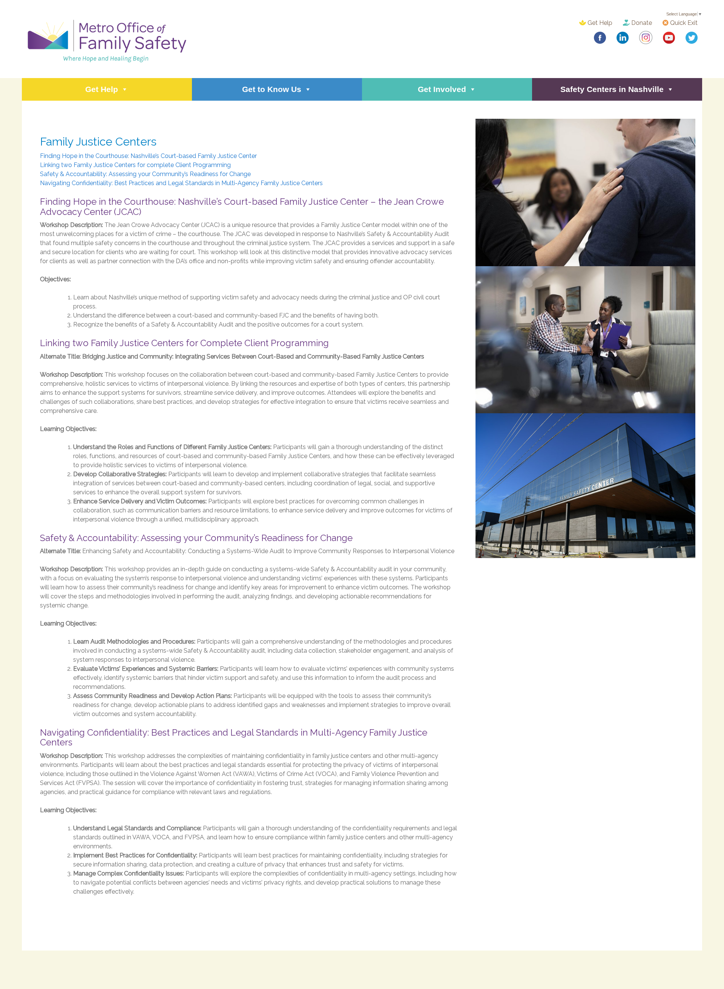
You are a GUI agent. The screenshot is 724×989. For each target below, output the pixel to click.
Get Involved (442, 89)
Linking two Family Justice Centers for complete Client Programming (135, 165)
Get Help (599, 22)
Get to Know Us (271, 89)
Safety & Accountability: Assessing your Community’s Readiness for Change (145, 174)
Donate (641, 22)
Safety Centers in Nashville (612, 89)
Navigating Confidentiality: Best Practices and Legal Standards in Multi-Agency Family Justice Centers (181, 183)
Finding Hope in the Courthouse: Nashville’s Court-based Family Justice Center (148, 155)
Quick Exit (683, 22)
